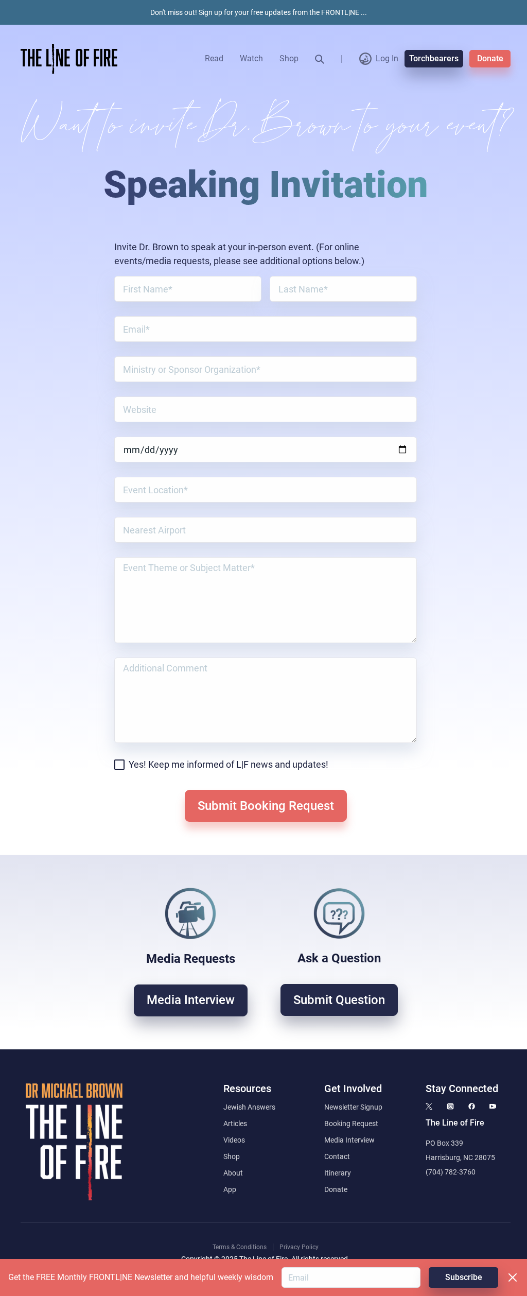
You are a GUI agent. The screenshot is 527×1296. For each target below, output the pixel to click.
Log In (387, 58)
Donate (490, 58)
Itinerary (337, 1173)
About (233, 1173)
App (229, 1189)
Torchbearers (434, 58)
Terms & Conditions (240, 1247)
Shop (288, 58)
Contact (337, 1156)
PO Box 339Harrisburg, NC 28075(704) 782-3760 (460, 1157)
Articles (235, 1123)
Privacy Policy (299, 1247)
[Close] (512, 1277)
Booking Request (351, 1123)
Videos (234, 1140)
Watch (251, 58)
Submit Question (339, 1000)
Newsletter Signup (353, 1107)
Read (214, 58)
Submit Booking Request (266, 806)
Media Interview (191, 1000)
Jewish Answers (249, 1107)
